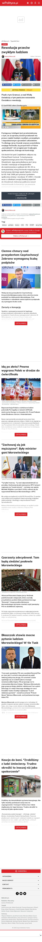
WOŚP (32, 225)
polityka (10, 225)
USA (22, 225)
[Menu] (39, 3)
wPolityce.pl (5, 41)
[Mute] (5, 127)
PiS (27, 225)
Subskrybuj (4, 217)
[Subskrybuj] (31, 3)
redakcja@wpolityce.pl (34, 214)
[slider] (10, 128)
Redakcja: (5, 898)
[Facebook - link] (17, 893)
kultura (4, 225)
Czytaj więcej (21, 323)
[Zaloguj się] (35, 3)
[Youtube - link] (21, 893)
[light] (27, 3)
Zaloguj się (21, 198)
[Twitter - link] (24, 893)
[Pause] (3, 127)
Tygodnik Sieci (15, 41)
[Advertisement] (21, 342)
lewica (17, 225)
